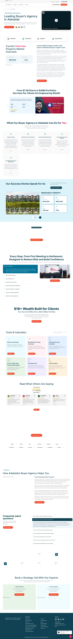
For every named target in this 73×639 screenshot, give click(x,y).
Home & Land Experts (29, 631)
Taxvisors (27, 622)
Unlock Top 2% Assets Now (36, 239)
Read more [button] (9, 404)
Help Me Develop (28, 620)
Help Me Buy (27, 618)
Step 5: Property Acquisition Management (12, 285)
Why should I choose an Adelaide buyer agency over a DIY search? (52, 540)
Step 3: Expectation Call (9, 278)
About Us (52, 1)
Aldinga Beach (51, 447)
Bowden (59, 444)
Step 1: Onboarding (8, 266)
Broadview (31, 447)
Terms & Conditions (44, 626)
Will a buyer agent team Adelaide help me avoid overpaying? (52, 543)
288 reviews (38, 390)
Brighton (23, 444)
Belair (32, 444)
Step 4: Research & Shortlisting (10, 282)
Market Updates (44, 623)
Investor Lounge (64, 1)
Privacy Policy (43, 625)
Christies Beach (41, 447)
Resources (21, 4)
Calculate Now (10, 353)
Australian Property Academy (30, 626)
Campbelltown (13, 447)
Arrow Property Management (30, 625)
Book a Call (63, 4)
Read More (36, 409)
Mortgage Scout (28, 629)
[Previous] (33, 217)
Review (42, 622)
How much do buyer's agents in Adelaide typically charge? (52, 530)
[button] (66, 400)
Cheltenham (22, 447)
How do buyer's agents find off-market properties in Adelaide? (52, 533)
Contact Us (57, 1)
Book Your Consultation (56, 187)
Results (15, 4)
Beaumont (61, 447)
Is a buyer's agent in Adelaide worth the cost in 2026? (52, 536)
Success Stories (44, 620)
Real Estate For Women (29, 628)
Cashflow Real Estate (29, 623)
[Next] (40, 217)
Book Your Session (41, 80)
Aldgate (14, 444)
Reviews (26, 4)
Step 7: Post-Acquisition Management (11, 292)
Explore (27, 149)
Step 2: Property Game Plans (10, 275)
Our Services (8, 4)
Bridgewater (50, 444)
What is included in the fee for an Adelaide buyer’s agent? (52, 516)
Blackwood (41, 444)
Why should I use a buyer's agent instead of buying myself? (52, 519)
